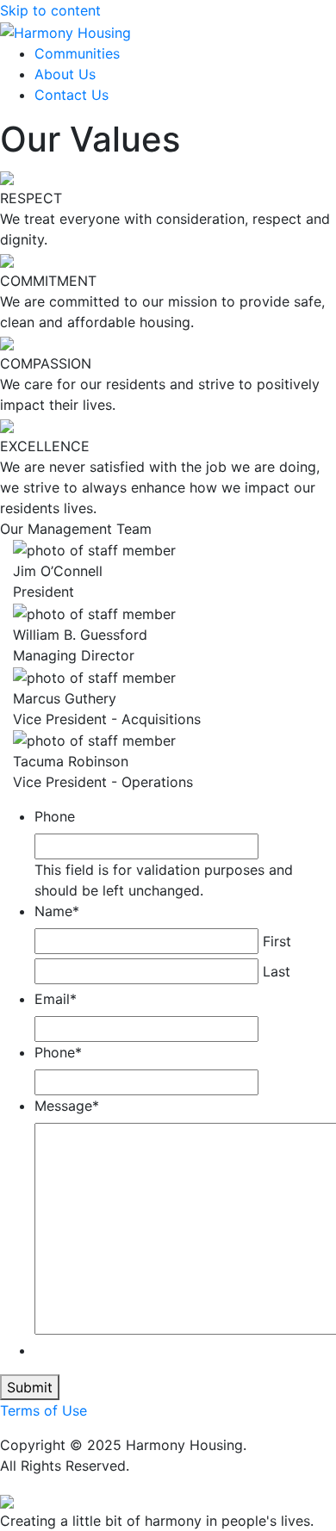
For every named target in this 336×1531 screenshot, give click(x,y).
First (277, 941)
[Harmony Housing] (65, 31)
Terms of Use (43, 1410)
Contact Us (71, 94)
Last (276, 971)
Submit (30, 1387)
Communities (77, 53)
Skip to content (50, 10)
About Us (65, 74)
